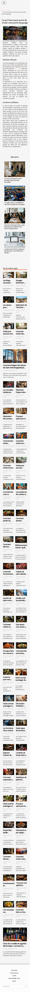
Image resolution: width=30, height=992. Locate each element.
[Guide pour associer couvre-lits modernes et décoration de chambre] (21, 460)
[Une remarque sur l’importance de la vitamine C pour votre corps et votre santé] (8, 904)
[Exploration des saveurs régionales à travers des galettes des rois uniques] (8, 411)
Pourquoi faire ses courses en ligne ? (8, 653)
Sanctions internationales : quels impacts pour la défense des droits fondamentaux (14, 226)
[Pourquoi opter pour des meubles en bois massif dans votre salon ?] (21, 411)
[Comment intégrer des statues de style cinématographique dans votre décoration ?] (15, 356)
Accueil (3, 10)
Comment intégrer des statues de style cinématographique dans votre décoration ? (14, 367)
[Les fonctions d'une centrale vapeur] (8, 722)
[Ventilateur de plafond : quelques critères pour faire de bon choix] (21, 772)
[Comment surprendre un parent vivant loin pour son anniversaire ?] (8, 772)
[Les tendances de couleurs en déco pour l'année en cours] (21, 486)
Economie (14, 970)
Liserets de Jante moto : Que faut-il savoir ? (7, 601)
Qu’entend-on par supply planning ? (21, 832)
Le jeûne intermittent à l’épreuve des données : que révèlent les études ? (14, 251)
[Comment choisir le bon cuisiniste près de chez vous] (8, 460)
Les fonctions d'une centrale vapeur (8, 730)
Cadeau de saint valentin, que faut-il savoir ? (21, 575)
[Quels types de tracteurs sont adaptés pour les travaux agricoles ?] (21, 722)
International (14, 973)
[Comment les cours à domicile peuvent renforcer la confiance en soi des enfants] (8, 486)
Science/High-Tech (14, 978)
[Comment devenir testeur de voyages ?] (21, 513)
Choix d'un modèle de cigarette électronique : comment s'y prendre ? (14, 946)
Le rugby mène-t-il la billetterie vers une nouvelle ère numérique (14, 203)
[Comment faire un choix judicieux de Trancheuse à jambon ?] (21, 904)
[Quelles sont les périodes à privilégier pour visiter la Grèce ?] (21, 592)
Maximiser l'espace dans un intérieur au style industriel (21, 393)
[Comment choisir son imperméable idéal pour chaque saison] (21, 435)
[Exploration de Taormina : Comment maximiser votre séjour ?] (21, 299)
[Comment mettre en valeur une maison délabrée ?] (8, 619)
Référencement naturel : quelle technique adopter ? (21, 548)
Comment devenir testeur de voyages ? (20, 521)
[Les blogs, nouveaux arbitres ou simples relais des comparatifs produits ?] (8, 275)
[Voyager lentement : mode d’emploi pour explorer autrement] (21, 275)
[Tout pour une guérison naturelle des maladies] (21, 877)
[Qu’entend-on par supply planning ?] (21, 824)
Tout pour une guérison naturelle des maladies (21, 886)
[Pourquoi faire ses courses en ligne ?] (8, 645)
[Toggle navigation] (4, 2)
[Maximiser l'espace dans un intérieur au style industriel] (21, 384)
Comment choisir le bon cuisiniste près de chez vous (8, 469)
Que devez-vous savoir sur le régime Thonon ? (21, 628)
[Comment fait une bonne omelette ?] (21, 645)
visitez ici (17, 68)
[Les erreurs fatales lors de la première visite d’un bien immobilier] (14, 169)
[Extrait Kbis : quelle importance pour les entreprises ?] (8, 824)
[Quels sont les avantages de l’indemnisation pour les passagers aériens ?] (21, 672)
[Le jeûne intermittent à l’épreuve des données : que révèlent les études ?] (14, 239)
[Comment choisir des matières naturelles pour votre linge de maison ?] (21, 326)
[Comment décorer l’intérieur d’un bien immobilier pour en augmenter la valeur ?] (8, 539)
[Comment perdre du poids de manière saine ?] (8, 513)
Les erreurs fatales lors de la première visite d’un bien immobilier (13, 180)
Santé (14, 976)
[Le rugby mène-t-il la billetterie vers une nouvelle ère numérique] (14, 193)
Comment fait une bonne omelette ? (21, 653)
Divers (8, 10)
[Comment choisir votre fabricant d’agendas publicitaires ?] (21, 851)
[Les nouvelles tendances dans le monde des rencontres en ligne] (8, 384)
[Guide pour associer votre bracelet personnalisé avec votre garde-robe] (8, 326)
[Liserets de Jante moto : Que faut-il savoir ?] (8, 592)
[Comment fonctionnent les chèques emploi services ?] (8, 566)
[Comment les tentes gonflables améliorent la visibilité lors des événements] (8, 435)
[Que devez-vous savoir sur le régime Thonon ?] (21, 619)
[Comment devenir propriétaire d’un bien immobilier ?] (8, 851)
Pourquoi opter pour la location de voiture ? (21, 807)
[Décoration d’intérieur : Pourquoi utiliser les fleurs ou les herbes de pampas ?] (21, 698)
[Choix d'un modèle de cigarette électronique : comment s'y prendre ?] (15, 934)
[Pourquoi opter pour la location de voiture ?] (21, 798)
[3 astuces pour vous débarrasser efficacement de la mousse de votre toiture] (8, 672)
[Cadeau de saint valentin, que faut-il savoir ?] (21, 566)
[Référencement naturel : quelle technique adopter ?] (21, 539)
